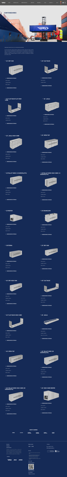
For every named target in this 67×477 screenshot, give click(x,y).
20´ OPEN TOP (45, 135)
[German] (60, 3)
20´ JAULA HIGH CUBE (12, 136)
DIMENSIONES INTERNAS (11, 78)
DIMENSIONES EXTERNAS (11, 87)
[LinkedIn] (63, 2)
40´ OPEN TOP (10, 351)
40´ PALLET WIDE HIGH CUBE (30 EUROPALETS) (15, 388)
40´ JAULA (44, 315)
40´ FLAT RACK (45, 280)
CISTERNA (9, 245)
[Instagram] (31, 446)
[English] (60, 2)
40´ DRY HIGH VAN (11, 280)
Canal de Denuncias (31, 462)
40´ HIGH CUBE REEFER (48, 388)
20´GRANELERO (46, 210)
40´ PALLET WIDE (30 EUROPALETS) (47, 352)
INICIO (9, 2)
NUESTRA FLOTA (15, 2)
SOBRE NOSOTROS (24, 2)
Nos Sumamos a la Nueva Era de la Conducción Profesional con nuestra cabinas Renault (34, 458)
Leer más (8, 456)
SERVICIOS (32, 2)
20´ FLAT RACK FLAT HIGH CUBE (13, 99)
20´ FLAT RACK (45, 61)
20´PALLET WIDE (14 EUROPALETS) (16, 173)
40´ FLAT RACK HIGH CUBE (14, 315)
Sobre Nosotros (8, 447)
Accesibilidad (30, 472)
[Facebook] (33, 446)
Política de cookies (31, 470)
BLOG (45, 2)
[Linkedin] (29, 446)
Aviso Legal (30, 461)
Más (57, 2)
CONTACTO (51, 2)
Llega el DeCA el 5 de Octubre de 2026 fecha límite (34, 453)
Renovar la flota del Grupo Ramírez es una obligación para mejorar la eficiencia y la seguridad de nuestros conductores (34, 456)
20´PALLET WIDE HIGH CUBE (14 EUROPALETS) (50, 173)
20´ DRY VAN (10, 61)
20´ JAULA (47, 99)
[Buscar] (65, 2)
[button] (16, 61)
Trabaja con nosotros (31, 473)
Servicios (7, 444)
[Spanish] (60, 1)
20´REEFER (9, 210)
